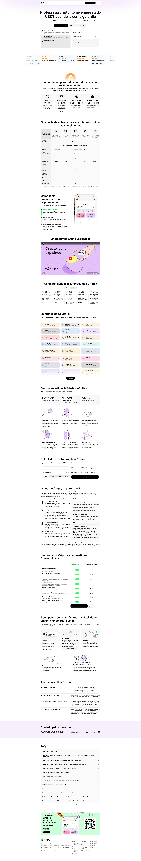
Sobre (42, 847)
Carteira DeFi (92, 845)
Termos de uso (57, 845)
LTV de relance (66, 638)
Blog (53, 847)
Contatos (46, 847)
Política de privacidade (65, 845)
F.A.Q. (50, 847)
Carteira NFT (92, 847)
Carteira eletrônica (93, 843)
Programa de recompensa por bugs (62, 847)
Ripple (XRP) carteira (85, 850)
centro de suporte (85, 804)
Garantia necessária (77, 36)
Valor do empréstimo (77, 32)
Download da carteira (45, 845)
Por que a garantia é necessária (50, 664)
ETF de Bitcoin (74, 853)
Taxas (51, 845)
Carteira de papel (93, 841)
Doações (73, 848)
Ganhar (73, 846)
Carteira (73, 841)
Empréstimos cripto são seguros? (81, 662)
